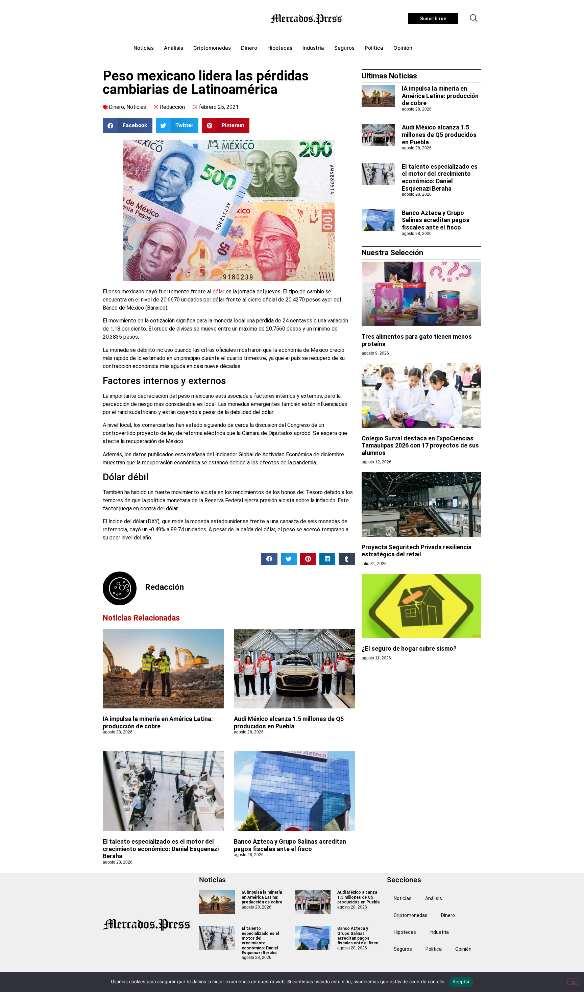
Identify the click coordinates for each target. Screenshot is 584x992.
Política (374, 48)
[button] (474, 18)
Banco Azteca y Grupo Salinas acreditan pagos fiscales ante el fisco (290, 845)
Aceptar (461, 981)
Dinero (249, 48)
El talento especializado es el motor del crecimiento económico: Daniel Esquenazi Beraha (161, 849)
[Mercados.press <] (307, 18)
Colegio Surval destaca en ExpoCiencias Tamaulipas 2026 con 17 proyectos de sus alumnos (420, 445)
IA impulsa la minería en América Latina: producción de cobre (158, 722)
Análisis (173, 48)
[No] (573, 981)
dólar (218, 291)
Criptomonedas (212, 48)
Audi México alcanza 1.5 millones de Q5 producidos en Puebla (289, 722)
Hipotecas (279, 48)
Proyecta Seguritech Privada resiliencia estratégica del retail (416, 550)
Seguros (344, 48)
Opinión (402, 48)
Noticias (143, 48)
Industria (313, 48)
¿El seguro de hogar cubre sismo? (409, 648)
